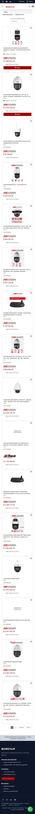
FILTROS (5, 12)
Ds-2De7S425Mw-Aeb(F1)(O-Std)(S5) (12, 661)
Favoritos (5, 789)
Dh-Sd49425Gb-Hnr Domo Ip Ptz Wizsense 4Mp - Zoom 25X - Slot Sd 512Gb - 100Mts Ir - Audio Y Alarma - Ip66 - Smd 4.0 (16, 444)
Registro (31, 1)
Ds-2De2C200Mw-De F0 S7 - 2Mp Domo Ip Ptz (14, 184)
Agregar (18, 67)
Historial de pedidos (8, 786)
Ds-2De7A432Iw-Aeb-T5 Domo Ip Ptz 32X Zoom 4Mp (16, 620)
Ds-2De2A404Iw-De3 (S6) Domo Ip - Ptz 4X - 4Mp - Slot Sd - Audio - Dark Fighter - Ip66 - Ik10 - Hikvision (17, 227)
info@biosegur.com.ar (9, 774)
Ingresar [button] (22, 1)
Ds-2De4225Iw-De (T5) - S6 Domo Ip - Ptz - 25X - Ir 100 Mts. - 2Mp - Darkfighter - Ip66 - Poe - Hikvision (17, 357)
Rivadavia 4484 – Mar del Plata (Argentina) (15, 765)
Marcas (22, 744)
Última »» (29, 727)
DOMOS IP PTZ (19, 14)
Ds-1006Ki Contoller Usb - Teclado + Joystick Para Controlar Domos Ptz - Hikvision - (17, 314)
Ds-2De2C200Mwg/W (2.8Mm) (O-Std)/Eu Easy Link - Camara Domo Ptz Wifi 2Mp (17, 142)
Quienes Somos (15, 744)
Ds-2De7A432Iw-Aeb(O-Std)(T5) (11, 578)
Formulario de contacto (8, 778)
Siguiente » (22, 727)
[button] (29, 6)
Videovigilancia (8, 14)
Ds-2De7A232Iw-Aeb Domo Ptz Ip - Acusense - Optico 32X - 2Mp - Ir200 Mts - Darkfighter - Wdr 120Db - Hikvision (17, 704)
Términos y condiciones (14, 805)
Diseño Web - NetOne (6, 808)
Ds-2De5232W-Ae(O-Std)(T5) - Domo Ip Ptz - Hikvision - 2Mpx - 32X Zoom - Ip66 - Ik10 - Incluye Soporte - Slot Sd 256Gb (17, 401)
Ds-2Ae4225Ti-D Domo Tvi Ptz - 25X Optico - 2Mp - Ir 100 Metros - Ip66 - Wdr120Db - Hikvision (16, 270)
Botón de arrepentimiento (10, 791)
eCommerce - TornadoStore (18, 808)
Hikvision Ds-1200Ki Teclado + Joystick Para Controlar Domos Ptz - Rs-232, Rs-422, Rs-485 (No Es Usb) (16, 493)
